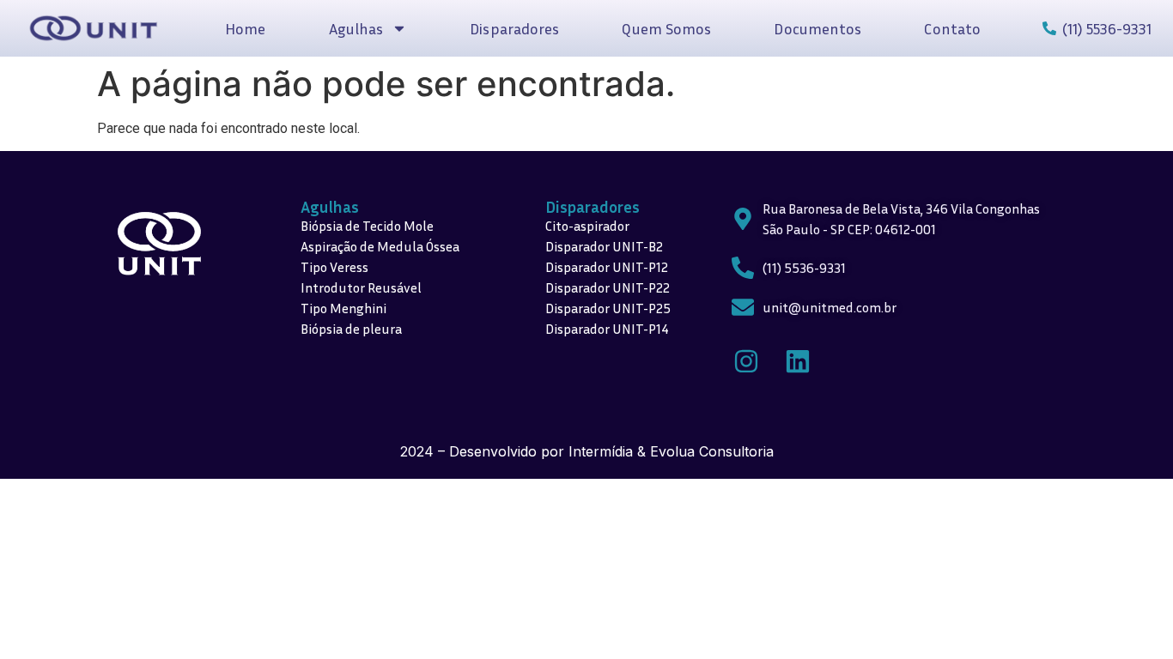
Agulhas (330, 206)
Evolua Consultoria (712, 451)
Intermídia (600, 451)
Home (245, 28)
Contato (952, 28)
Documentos (817, 28)
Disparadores (514, 28)
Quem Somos (666, 28)
